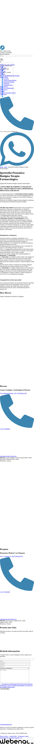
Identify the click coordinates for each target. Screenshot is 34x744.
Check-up (2, 71)
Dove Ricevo (3, 89)
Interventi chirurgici (8, 82)
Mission (2, 69)
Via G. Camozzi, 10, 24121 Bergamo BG (11, 556)
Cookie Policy (13, 736)
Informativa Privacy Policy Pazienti (9, 738)
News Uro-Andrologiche (7, 88)
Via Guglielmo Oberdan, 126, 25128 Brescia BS (13, 393)
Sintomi (2, 72)
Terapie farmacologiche (9, 80)
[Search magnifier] (1, 59)
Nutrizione (6, 83)
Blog (5, 167)
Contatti (2, 91)
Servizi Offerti (4, 77)
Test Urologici (4, 86)
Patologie (2, 74)
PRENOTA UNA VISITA (7, 64)
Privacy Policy (4, 736)
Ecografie (6, 79)
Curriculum (3, 68)
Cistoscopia (3, 94)
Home (1, 66)
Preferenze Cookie (23, 736)
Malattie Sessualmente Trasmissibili (9, 75)
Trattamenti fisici (8, 85)
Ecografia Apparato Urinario (8, 93)
